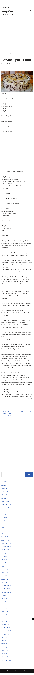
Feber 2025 (4, 537)
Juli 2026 (4, 482)
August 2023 (5, 595)
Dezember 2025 (6, 504)
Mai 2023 (4, 605)
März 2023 (4, 611)
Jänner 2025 (5, 540)
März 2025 (4, 533)
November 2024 (6, 546)
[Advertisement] (17, 35)
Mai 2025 (4, 527)
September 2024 (6, 553)
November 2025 (6, 508)
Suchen (29, 474)
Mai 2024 (4, 566)
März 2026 (4, 495)
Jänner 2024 (5, 579)
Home (3, 54)
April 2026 (4, 491)
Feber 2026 (4, 498)
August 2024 (5, 556)
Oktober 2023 (5, 589)
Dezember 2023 (6, 582)
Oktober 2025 (5, 511)
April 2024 (4, 569)
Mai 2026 (4, 488)
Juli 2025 (4, 521)
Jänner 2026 (5, 501)
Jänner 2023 (5, 618)
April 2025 (4, 530)
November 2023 (6, 585)
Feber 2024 (4, 576)
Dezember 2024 (6, 543)
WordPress (24, 671)
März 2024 (4, 572)
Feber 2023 (4, 615)
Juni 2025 (4, 524)
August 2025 (5, 517)
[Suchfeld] (31, 10)
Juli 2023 (4, 598)
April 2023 (4, 608)
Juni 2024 (4, 563)
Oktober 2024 (5, 550)
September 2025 (6, 514)
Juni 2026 (4, 485)
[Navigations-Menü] (24, 10)
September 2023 (6, 592)
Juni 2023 (4, 602)
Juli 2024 (4, 559)
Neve (8, 671)
